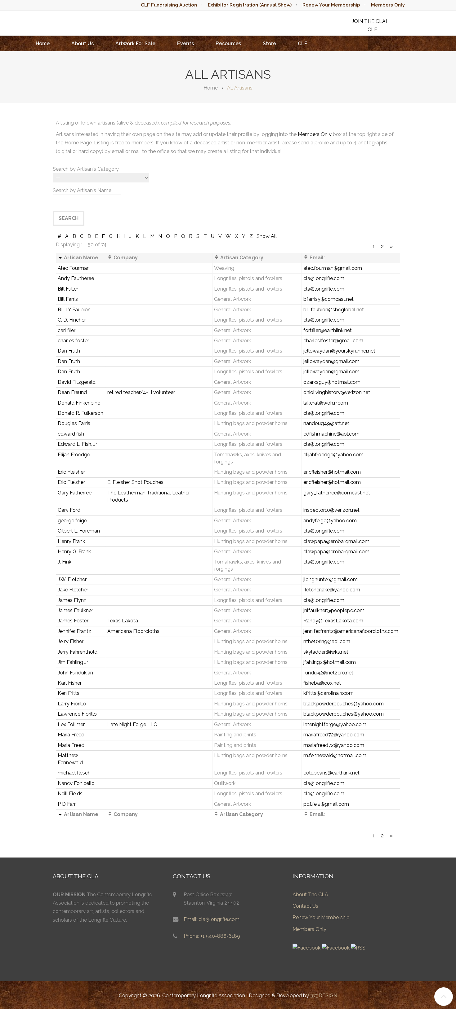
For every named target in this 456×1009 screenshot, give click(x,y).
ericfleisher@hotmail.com (332, 472)
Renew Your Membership (331, 5)
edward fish (71, 434)
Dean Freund (72, 392)
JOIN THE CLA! (369, 21)
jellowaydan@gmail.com (331, 361)
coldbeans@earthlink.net (331, 773)
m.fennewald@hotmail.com (334, 755)
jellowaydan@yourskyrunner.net (339, 351)
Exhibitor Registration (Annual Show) (250, 5)
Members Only (388, 5)
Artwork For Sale (135, 43)
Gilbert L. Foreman (79, 531)
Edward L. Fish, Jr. (77, 444)
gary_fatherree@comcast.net (336, 493)
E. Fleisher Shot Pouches (135, 482)
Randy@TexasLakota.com (333, 621)
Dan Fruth (69, 351)
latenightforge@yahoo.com (334, 724)
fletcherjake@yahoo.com (331, 590)
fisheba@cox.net (322, 683)
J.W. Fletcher (72, 579)
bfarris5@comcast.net (328, 299)
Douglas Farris (74, 423)
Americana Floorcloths (133, 631)
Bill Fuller (68, 289)
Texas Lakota (122, 621)
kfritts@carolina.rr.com (328, 693)
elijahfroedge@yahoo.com (333, 455)
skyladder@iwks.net (325, 652)
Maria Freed (71, 735)
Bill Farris (68, 299)
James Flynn (72, 600)
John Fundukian (75, 673)
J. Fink (64, 562)
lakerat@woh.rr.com (325, 403)
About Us (82, 43)
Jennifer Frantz (74, 631)
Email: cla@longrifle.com (211, 919)
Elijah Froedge (74, 455)
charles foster (73, 341)
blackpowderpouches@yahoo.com (343, 704)
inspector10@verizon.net (331, 510)
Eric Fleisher (71, 472)
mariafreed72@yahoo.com (333, 735)
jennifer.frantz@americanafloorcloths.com (350, 631)
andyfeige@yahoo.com (330, 521)
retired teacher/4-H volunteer (141, 392)
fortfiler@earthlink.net (327, 330)
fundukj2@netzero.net (328, 673)
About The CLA (310, 894)
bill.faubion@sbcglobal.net (333, 310)
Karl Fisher (70, 683)
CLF (302, 43)
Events (185, 43)
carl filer (66, 330)
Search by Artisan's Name (82, 190)
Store (269, 43)
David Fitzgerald (77, 382)
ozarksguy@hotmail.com (331, 382)
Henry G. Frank (74, 552)
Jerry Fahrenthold (77, 652)
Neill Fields (70, 793)
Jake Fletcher (73, 590)
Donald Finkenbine (79, 403)
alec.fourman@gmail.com (332, 268)
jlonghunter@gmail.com (330, 579)
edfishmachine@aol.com (331, 434)
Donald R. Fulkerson (80, 413)
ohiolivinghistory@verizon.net (336, 392)
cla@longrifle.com (323, 278)
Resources (228, 43)
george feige (72, 521)
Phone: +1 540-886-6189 (212, 936)
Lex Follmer (71, 724)
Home (43, 43)
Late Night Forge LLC (132, 724)
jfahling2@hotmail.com (329, 662)
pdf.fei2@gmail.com (326, 804)
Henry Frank (71, 541)
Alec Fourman (74, 268)
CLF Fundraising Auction (169, 5)
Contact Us (305, 906)
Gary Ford (69, 510)
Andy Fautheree (76, 278)
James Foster (73, 621)
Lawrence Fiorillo (77, 714)
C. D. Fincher (72, 320)
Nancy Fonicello (76, 783)
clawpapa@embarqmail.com (336, 541)
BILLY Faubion (74, 310)
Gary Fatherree (75, 493)
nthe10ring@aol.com (326, 641)
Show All (267, 236)
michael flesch (74, 773)
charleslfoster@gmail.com (333, 341)
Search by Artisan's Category (86, 169)
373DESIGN (323, 995)
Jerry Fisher (70, 641)
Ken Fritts (68, 693)
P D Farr (67, 804)
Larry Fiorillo (72, 704)
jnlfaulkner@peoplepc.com (333, 610)
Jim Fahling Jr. (73, 662)
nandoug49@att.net (326, 423)
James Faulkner (75, 610)
